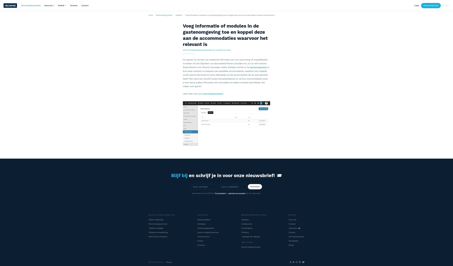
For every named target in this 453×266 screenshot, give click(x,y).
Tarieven (74, 5)
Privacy (169, 262)
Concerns (201, 245)
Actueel (292, 224)
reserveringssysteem (212, 93)
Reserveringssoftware (250, 247)
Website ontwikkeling (158, 232)
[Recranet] (10, 5)
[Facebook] (290, 262)
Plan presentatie (431, 5)
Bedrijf (61, 5)
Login (416, 5)
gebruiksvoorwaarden (236, 193)
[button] (53, 5)
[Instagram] (296, 262)
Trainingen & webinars (250, 236)
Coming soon (246, 224)
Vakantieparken (203, 219)
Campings (201, 224)
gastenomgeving (258, 67)
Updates (245, 219)
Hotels (200, 241)
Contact (85, 5)
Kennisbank (293, 241)
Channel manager (156, 228)
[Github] (300, 262)
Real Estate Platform (158, 236)
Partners (245, 232)
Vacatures (294, 228)
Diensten (48, 5)
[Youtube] (303, 262)
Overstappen (247, 228)
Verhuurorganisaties (205, 228)
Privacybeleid (220, 193)
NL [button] (447, 5)
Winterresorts (203, 236)
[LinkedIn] (293, 262)
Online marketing (156, 219)
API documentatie (296, 236)
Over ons (292, 219)
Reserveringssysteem (31, 5)
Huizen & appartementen (208, 232)
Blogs (291, 245)
